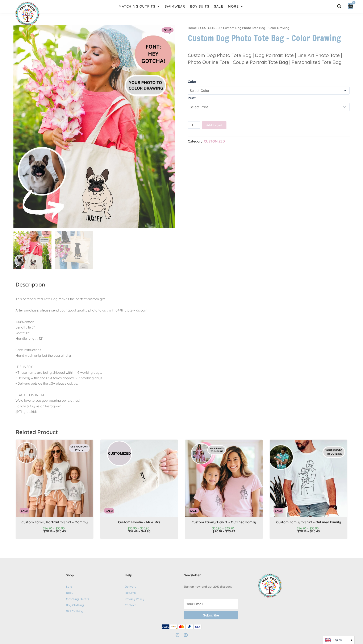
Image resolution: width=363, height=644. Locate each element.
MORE (233, 6)
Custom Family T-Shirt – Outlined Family (224, 522)
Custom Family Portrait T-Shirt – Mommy (54, 522)
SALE (218, 6)
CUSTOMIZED (210, 28)
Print (192, 98)
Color (192, 81)
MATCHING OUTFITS (137, 6)
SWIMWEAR (175, 6)
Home (192, 28)
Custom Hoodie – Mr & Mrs (139, 522)
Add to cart (214, 125)
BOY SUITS (199, 6)
